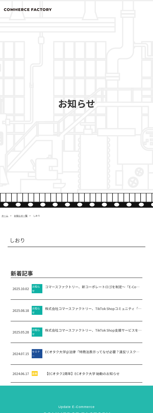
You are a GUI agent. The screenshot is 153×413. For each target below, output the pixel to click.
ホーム (4, 215)
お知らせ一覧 (20, 215)
